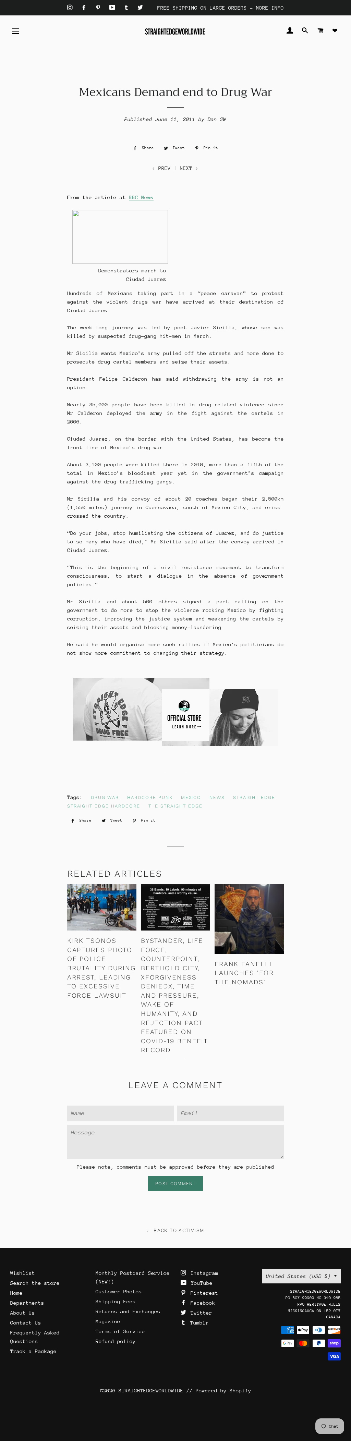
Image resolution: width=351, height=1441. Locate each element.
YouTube (200, 1283)
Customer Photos (119, 1291)
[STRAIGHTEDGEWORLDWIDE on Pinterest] (99, 8)
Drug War (105, 797)
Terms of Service (120, 1331)
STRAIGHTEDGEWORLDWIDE (151, 1390)
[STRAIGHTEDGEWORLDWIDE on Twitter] (140, 8)
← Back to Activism (175, 1230)
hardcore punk (149, 797)
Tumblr (198, 1323)
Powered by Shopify (223, 1390)
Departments (27, 1303)
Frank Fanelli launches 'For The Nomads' (244, 973)
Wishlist (22, 1273)
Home (16, 1293)
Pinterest (202, 1293)
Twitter (199, 1313)
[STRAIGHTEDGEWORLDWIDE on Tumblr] (128, 8)
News (217, 797)
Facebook (201, 1303)
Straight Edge (254, 797)
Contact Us (25, 1323)
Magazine (108, 1321)
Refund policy (116, 1341)
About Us (22, 1313)
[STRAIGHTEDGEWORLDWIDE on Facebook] (85, 8)
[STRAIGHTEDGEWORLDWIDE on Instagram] (71, 8)
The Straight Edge (175, 806)
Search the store (35, 1283)
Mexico (191, 797)
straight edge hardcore (103, 806)
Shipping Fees (116, 1301)
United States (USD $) (298, 1276)
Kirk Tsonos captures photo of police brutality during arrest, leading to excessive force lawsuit (101, 968)
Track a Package (33, 1351)
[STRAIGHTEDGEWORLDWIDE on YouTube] (113, 8)
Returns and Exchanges (128, 1311)
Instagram (202, 1273)
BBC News (141, 197)
